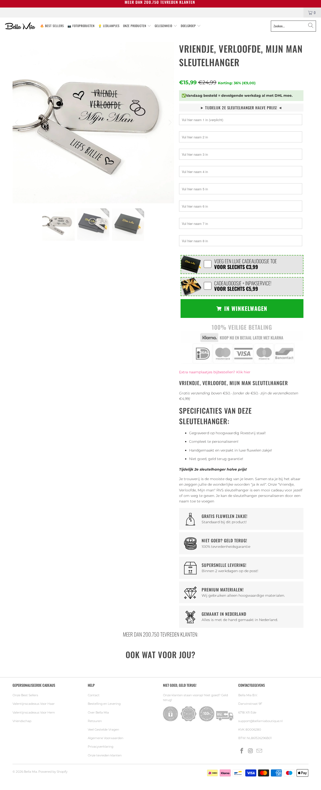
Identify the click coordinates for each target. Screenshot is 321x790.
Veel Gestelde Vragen (103, 729)
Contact (94, 695)
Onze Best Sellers (25, 695)
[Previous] (17, 122)
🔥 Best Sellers (52, 26)
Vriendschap (22, 721)
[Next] (169, 122)
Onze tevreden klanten (105, 755)
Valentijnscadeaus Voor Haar (34, 704)
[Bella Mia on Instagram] (251, 751)
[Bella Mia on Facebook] (242, 751)
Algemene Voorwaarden (105, 738)
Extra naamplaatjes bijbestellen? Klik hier (215, 372)
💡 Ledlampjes (109, 26)
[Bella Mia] (20, 26)
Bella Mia (30, 771)
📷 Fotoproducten (81, 26)
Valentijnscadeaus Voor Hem (34, 712)
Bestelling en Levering (104, 704)
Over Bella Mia (98, 712)
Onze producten (135, 26)
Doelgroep (189, 26)
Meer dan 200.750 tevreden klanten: (160, 634)
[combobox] (293, 26)
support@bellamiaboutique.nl (260, 721)
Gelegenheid (164, 26)
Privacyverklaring (100, 746)
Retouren (95, 721)
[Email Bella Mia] (259, 751)
